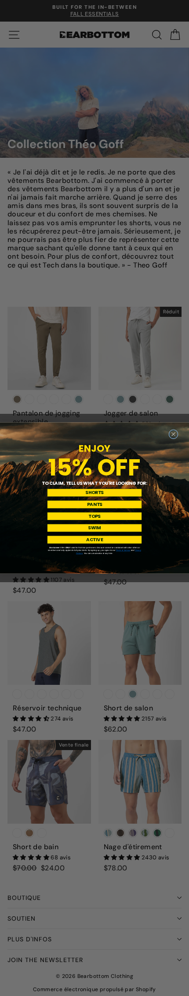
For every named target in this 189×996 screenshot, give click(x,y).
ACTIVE (94, 539)
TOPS (94, 516)
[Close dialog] (173, 434)
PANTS (94, 504)
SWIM (94, 528)
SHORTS (94, 493)
